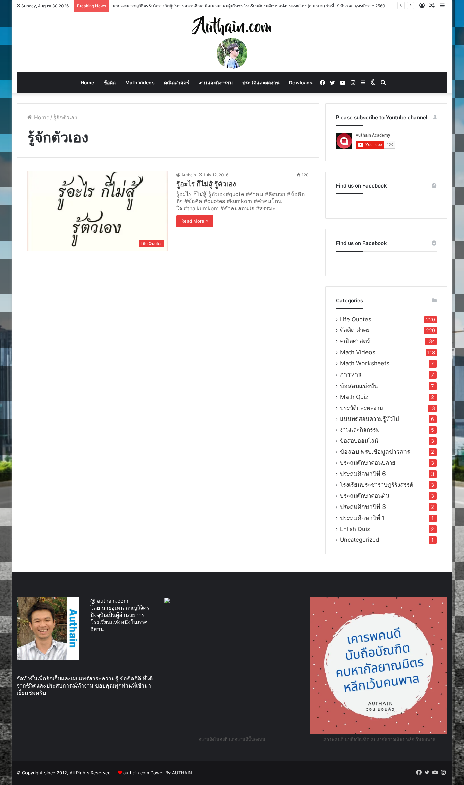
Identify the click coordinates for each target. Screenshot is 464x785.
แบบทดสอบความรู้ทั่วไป (369, 418)
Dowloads (301, 82)
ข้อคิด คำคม (355, 330)
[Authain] (232, 42)
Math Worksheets (364, 363)
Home (87, 82)
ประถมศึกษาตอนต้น (364, 495)
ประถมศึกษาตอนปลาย (367, 462)
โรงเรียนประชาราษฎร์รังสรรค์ (376, 484)
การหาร (350, 374)
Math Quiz (354, 396)
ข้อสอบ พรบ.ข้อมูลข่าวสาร (375, 451)
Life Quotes (355, 319)
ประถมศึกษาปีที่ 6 (363, 473)
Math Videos (140, 82)
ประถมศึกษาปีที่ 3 (363, 506)
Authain (188, 174)
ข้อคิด (110, 82)
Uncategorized (359, 539)
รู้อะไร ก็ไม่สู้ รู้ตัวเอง (206, 184)
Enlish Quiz (355, 528)
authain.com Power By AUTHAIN (157, 772)
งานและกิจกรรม (216, 82)
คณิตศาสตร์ (176, 82)
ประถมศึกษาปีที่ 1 (362, 517)
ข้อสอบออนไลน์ (359, 440)
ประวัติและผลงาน (261, 82)
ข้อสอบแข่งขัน (359, 385)
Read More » (194, 221)
